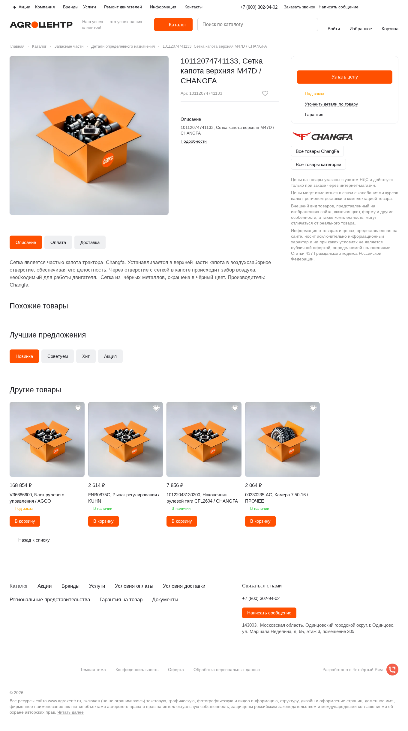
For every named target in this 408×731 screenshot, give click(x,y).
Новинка (24, 356)
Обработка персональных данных (227, 669)
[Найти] (310, 24)
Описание (26, 242)
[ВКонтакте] (13, 621)
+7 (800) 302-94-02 (259, 7)
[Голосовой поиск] (296, 24)
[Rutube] (49, 621)
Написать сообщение (269, 613)
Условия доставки (184, 586)
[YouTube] (37, 621)
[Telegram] (25, 621)
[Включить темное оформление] (396, 7)
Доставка (90, 242)
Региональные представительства (50, 599)
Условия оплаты (134, 586)
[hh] (73, 621)
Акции (45, 586)
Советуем (57, 356)
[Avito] (61, 621)
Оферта (176, 669)
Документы (165, 599)
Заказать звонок (299, 6)
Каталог (19, 586)
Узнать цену (345, 76)
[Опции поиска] (272, 24)
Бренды (71, 586)
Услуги (97, 586)
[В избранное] (265, 94)
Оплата (58, 242)
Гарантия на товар (121, 599)
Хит (86, 356)
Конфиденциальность (137, 669)
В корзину (25, 521)
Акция (110, 356)
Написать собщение (338, 6)
